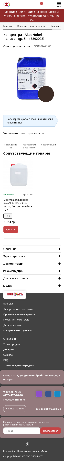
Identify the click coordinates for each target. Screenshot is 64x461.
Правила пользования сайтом (32, 451)
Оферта (8, 354)
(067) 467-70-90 (13, 395)
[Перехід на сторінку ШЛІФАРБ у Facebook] (5, 444)
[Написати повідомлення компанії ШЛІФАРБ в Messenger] (48, 394)
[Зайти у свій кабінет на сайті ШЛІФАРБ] (31, 5)
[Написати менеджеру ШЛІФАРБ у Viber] (39, 394)
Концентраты (14, 122)
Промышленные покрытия (19, 314)
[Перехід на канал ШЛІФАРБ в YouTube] (20, 444)
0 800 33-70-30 (12, 391)
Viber (7, 16)
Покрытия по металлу (16, 319)
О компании (10, 338)
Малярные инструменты (17, 330)
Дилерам (8, 349)
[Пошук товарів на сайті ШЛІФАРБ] (23, 5)
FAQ (5, 360)
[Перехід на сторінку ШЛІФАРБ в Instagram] (12, 444)
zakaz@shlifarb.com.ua (48, 408)
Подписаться (50, 430)
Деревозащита (12, 325)
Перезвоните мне (14, 399)
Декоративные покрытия (18, 309)
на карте (8, 379)
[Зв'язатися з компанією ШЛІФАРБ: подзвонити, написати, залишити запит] (16, 5)
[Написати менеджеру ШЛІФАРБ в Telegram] (57, 394)
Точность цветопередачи (18, 365)
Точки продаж (11, 344)
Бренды (8, 303)
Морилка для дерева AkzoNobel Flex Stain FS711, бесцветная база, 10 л (17, 204)
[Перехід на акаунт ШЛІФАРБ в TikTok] (27, 444)
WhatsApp (35, 16)
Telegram (18, 16)
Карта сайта (9, 451)
